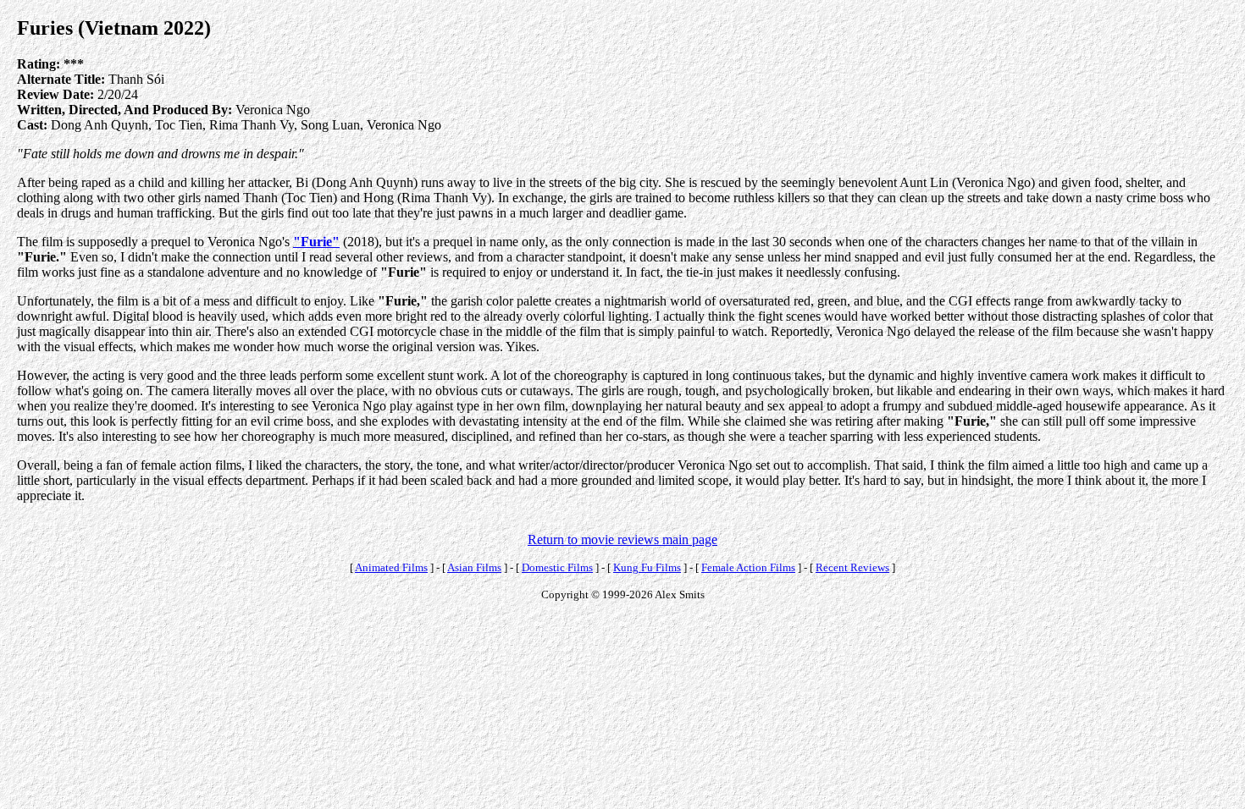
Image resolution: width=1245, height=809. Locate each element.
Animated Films (391, 567)
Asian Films (474, 567)
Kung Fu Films (647, 567)
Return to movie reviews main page (622, 539)
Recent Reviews (852, 567)
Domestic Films (557, 567)
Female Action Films (748, 567)
